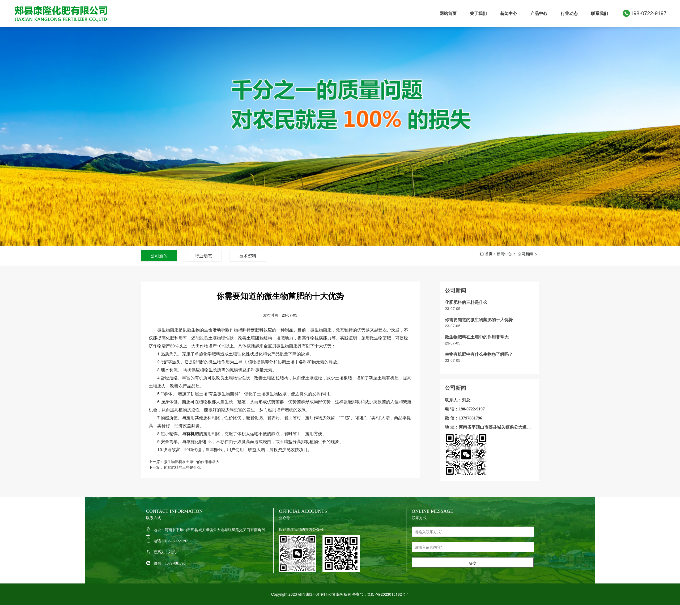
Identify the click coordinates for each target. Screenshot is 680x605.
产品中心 (538, 13)
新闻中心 (508, 13)
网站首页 (448, 13)
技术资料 (247, 256)
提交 (473, 563)
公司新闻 (159, 256)
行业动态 (569, 13)
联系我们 (599, 13)
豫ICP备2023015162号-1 (388, 594)
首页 (488, 253)
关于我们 (478, 13)
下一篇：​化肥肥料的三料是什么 (175, 467)
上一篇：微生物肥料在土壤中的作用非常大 (184, 461)
